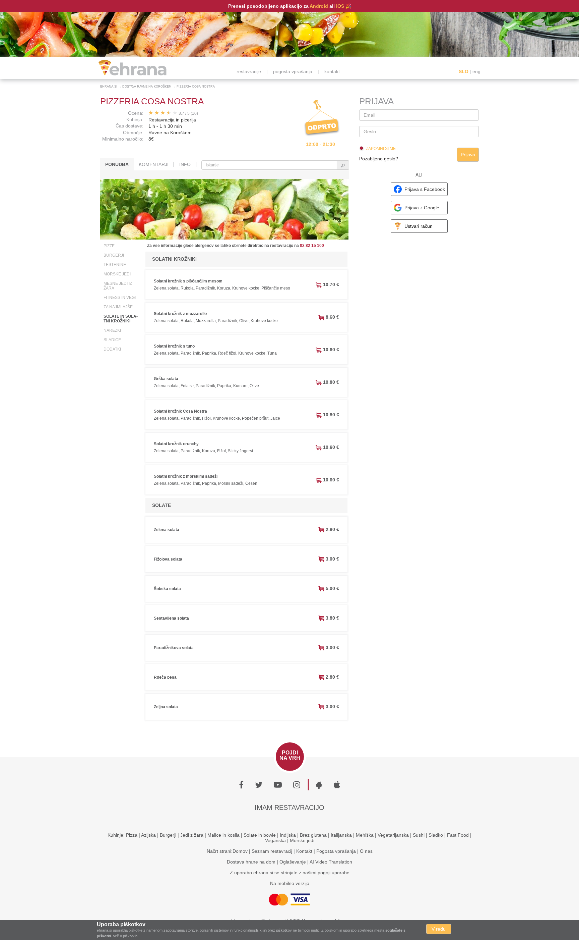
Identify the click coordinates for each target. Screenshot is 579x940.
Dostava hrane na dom (251, 862)
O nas (366, 851)
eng (476, 71)
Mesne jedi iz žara (118, 286)
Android (319, 6)
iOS (340, 6)
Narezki (112, 330)
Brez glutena (313, 835)
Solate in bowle (260, 835)
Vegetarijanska (393, 835)
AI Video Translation (331, 862)
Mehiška (365, 835)
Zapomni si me (381, 148)
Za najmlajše (118, 307)
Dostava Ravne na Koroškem (147, 86)
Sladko (436, 835)
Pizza (131, 835)
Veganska (275, 840)
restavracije (249, 71)
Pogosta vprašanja (336, 851)
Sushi (419, 835)
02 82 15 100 (312, 245)
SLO (463, 71)
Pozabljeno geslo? (378, 158)
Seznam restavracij (272, 851)
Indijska (288, 835)
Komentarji (154, 164)
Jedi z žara (191, 835)
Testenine (115, 264)
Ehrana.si (108, 86)
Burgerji (114, 255)
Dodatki (112, 349)
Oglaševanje (292, 862)
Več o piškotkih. (125, 936)
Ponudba (117, 164)
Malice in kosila (223, 835)
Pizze (109, 246)
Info (185, 164)
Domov (240, 851)
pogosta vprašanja (292, 71)
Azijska (148, 835)
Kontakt (304, 851)
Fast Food (458, 835)
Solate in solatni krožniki (121, 318)
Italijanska (341, 835)
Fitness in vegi (120, 297)
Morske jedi (117, 274)
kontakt (332, 71)
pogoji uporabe (333, 872)
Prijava (468, 154)
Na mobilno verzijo (289, 883)
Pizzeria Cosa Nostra (196, 86)
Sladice (112, 339)
